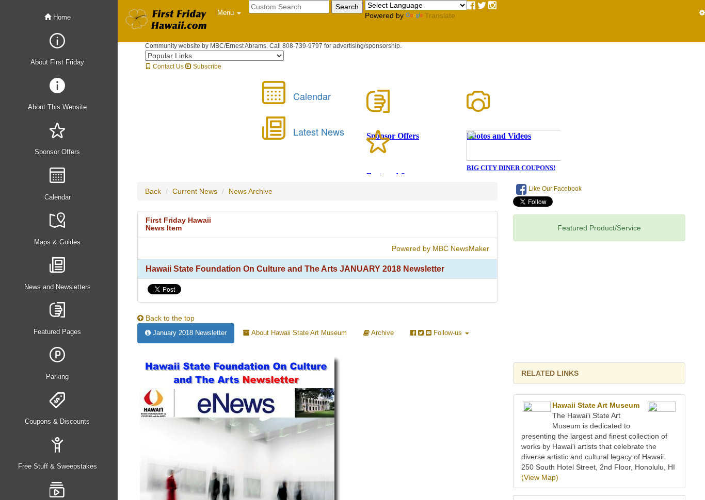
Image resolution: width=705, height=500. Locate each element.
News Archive (251, 191)
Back (153, 191)
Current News (194, 191)
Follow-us (447, 333)
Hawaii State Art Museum (595, 405)
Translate (440, 15)
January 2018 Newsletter (189, 333)
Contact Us (167, 66)
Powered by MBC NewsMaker (440, 248)
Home (61, 17)
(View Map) (539, 477)
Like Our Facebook (554, 188)
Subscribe (206, 66)
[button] (229, 13)
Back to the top (169, 318)
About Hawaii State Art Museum (298, 333)
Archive (382, 333)
